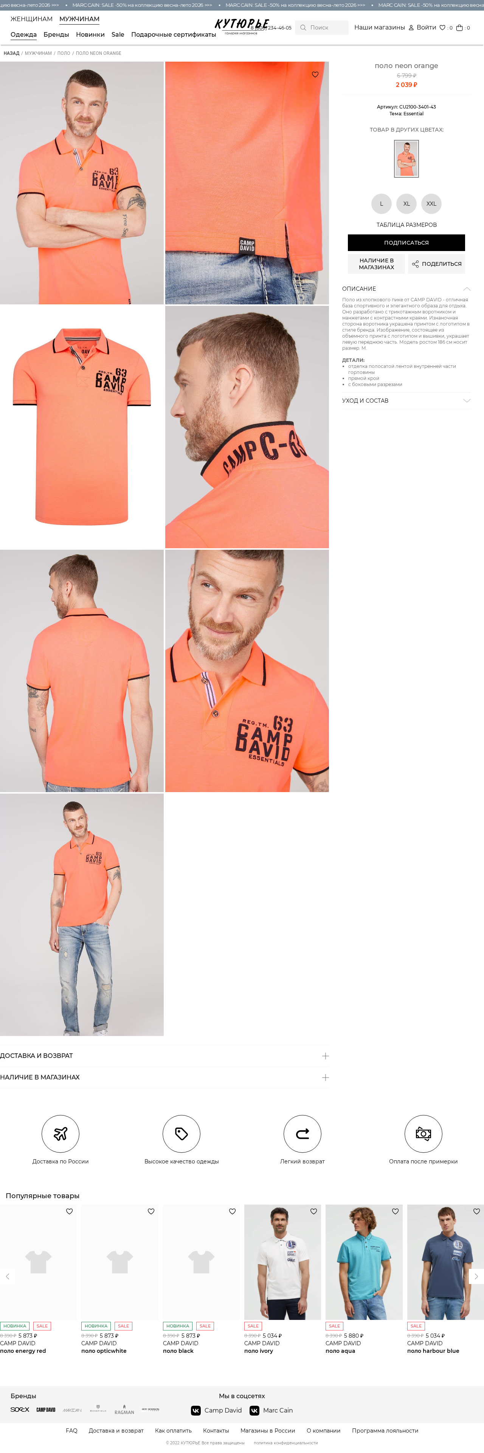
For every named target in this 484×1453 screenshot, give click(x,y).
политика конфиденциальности (286, 1443)
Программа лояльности (385, 1431)
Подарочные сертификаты (173, 34)
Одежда (24, 34)
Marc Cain (278, 1410)
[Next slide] (7, 1276)
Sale (118, 34)
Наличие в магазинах (376, 264)
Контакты (216, 1431)
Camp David (223, 1410)
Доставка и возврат (116, 1431)
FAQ (72, 1431)
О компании (324, 1431)
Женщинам (32, 19)
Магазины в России (267, 1431)
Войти (426, 27)
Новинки (90, 34)
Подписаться (406, 242)
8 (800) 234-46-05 (271, 28)
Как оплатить (173, 1431)
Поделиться (442, 264)
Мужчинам (79, 19)
